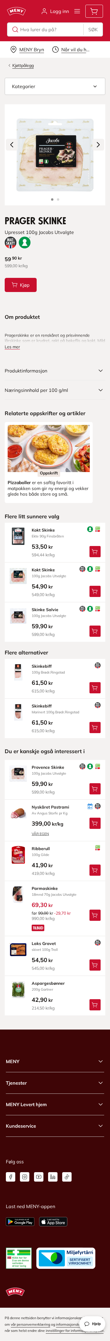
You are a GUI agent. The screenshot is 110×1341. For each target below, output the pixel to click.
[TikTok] (67, 1177)
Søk (93, 29)
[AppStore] (53, 1221)
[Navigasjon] (77, 11)
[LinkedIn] (52, 1177)
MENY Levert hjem (26, 1104)
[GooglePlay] (20, 1221)
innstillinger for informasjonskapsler (75, 1330)
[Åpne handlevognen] (94, 11)
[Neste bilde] (98, 145)
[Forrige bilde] (12, 145)
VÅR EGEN (40, 834)
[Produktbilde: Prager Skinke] (52, 199)
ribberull (41, 848)
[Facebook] (10, 1177)
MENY (12, 1061)
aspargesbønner (48, 983)
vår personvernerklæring (30, 1324)
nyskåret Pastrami (50, 807)
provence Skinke (48, 767)
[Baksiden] (58, 199)
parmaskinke (45, 888)
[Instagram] (24, 1177)
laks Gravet (44, 943)
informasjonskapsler (72, 1324)
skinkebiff (42, 666)
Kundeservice (21, 1126)
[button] (55, 86)
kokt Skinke (43, 530)
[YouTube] (38, 1177)
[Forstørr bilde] (55, 154)
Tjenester (16, 1083)
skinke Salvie (45, 609)
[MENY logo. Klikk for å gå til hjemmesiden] (16, 11)
